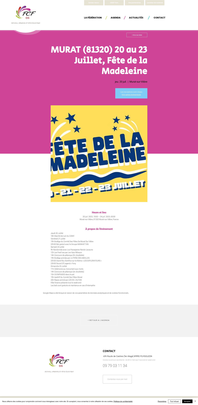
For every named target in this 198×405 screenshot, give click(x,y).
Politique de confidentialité (123, 401)
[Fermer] (195, 401)
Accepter (187, 401)
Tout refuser (174, 401)
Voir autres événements (131, 95)
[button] (155, 2)
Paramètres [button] (162, 401)
